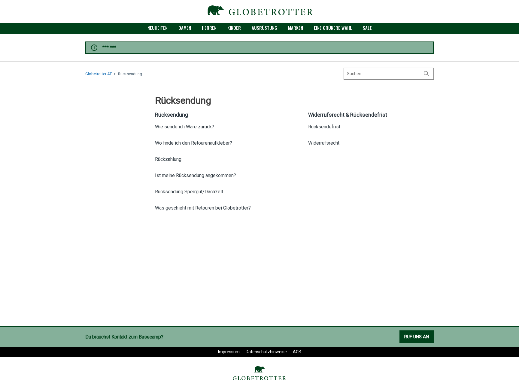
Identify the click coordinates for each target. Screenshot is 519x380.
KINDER (234, 27)
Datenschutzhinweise (266, 351)
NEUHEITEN (157, 27)
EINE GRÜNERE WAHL (333, 27)
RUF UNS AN (416, 336)
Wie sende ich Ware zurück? (184, 127)
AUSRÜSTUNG (264, 27)
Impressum (229, 351)
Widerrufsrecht (323, 143)
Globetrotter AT (98, 74)
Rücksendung (171, 115)
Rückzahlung (168, 159)
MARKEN (295, 27)
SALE (367, 27)
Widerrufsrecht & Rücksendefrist (347, 115)
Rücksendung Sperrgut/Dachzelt (189, 192)
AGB (297, 351)
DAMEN (184, 27)
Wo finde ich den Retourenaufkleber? (193, 143)
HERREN (209, 27)
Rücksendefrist (324, 127)
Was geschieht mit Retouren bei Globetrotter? (203, 208)
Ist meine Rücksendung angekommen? (195, 175)
